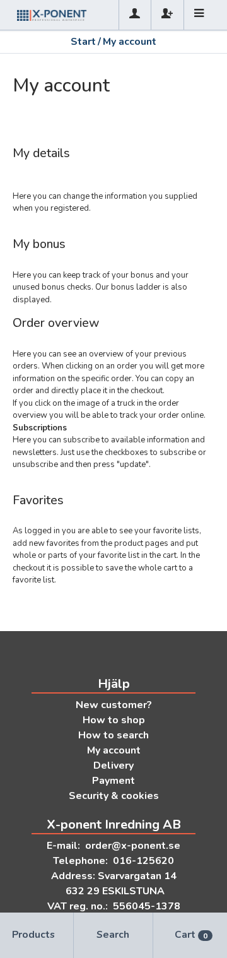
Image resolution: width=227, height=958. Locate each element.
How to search (113, 735)
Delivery (113, 765)
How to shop (114, 720)
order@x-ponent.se (132, 846)
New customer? (114, 705)
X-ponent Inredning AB (114, 824)
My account (114, 750)
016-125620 (143, 861)
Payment (113, 781)
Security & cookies (114, 796)
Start (83, 42)
